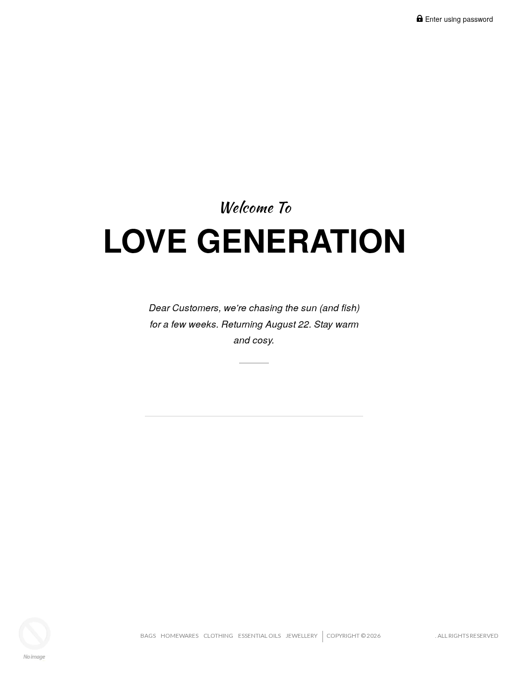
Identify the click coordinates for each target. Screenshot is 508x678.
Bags (148, 635)
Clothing (218, 635)
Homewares (179, 635)
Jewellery (302, 635)
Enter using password (458, 19)
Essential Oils (259, 635)
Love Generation (408, 635)
